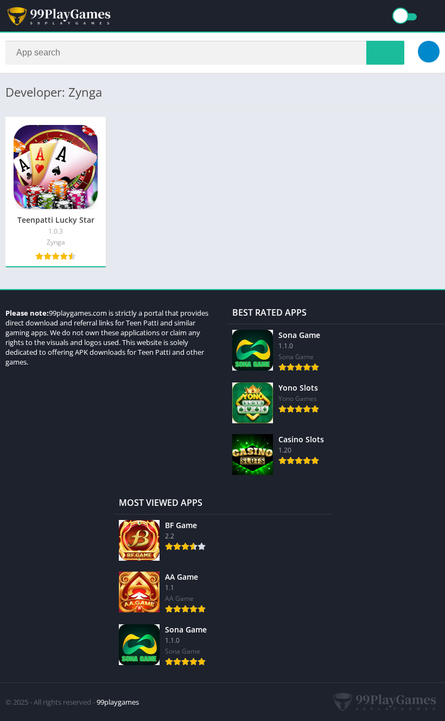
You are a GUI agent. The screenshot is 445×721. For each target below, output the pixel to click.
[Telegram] (429, 51)
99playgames (118, 702)
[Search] (385, 53)
